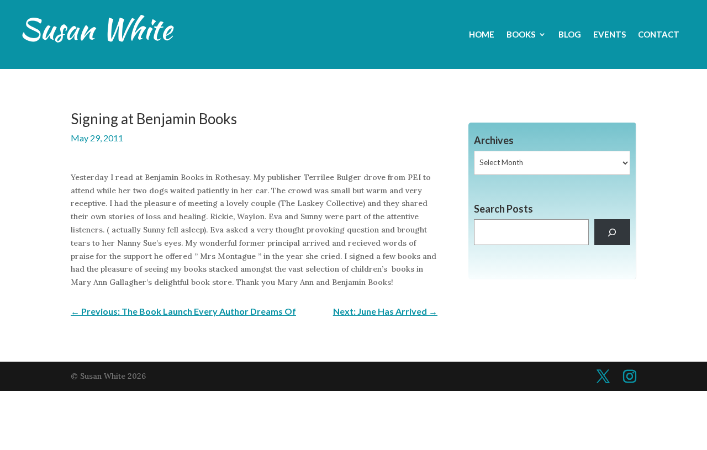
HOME (481, 34)
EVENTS (609, 34)
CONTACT (658, 34)
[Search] (612, 232)
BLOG (569, 34)
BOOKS (520, 34)
